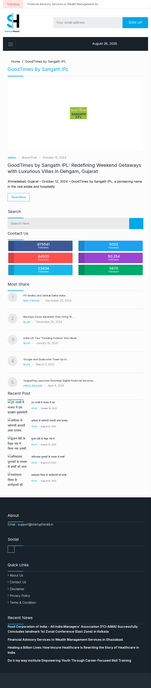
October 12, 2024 (54, 157)
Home (15, 61)
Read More (18, 197)
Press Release (32, 385)
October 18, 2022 (49, 408)
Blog (26, 321)
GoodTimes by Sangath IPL (45, 61)
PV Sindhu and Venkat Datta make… (45, 295)
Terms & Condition (23, 602)
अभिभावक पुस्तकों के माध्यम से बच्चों (47, 456)
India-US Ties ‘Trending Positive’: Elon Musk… (51, 338)
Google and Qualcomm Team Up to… (46, 359)
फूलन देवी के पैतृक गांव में (42, 438)
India (34, 408)
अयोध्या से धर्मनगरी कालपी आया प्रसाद (49, 420)
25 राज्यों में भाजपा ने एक (43, 402)
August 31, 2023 (48, 426)
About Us (16, 575)
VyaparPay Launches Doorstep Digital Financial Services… (59, 380)
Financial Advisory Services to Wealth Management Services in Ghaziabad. (65, 4)
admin (12, 157)
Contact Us (18, 582)
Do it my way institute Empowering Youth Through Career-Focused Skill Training (69, 660)
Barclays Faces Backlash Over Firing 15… (48, 316)
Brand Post (29, 157)
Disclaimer (17, 589)
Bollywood (31, 300)
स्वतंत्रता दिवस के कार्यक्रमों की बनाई (48, 474)
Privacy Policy (20, 596)
